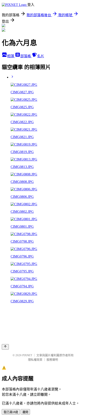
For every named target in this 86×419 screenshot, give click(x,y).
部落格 (26, 56)
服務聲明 (52, 359)
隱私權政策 (35, 359)
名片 (40, 56)
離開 (25, 412)
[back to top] (5, 347)
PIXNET (27, 355)
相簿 (11, 56)
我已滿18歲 (11, 412)
